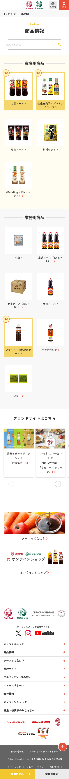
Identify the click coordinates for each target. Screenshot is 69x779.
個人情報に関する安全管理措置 (46, 759)
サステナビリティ (35, 767)
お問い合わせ (17, 751)
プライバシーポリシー (18, 759)
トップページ (10, 14)
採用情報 (54, 767)
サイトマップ (14, 767)
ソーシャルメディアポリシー (44, 751)
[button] (58, 484)
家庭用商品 (17, 774)
